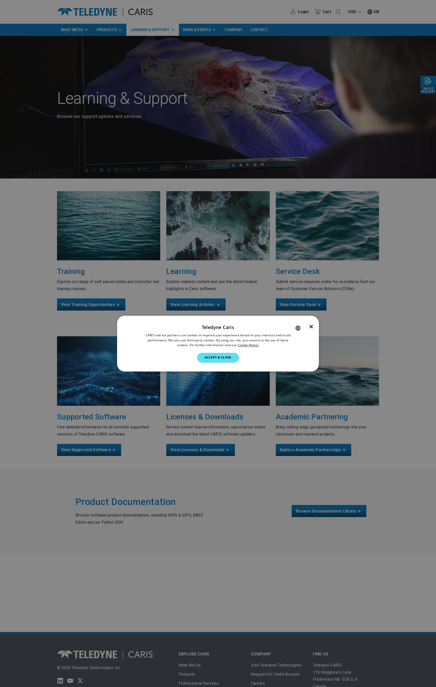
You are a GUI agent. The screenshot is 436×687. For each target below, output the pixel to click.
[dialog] (218, 343)
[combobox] (298, 327)
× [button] (311, 327)
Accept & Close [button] (218, 357)
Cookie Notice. (248, 345)
